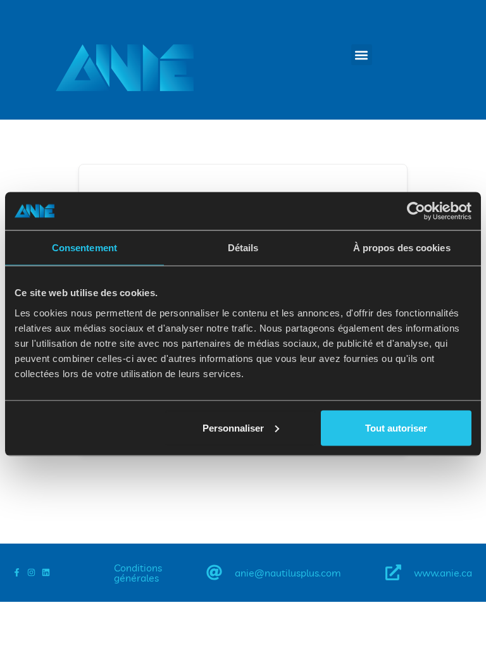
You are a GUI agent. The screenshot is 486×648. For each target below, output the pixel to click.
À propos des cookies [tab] (402, 247)
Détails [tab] (243, 247)
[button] (361, 54)
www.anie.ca (443, 572)
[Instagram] (31, 572)
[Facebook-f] (17, 572)
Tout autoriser (396, 427)
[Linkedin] (46, 572)
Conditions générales (138, 572)
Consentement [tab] (84, 247)
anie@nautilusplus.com (288, 572)
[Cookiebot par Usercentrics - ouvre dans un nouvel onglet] (416, 211)
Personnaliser (233, 427)
